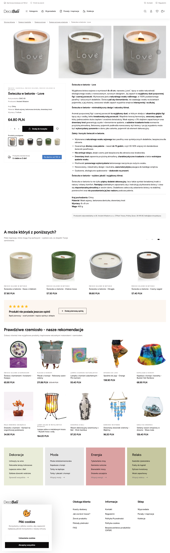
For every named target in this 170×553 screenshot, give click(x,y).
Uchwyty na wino (16, 461)
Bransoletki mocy (98, 469)
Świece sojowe (40, 22)
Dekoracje (16, 455)
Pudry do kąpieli (139, 465)
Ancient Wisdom (23, 101)
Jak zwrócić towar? (81, 514)
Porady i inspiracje (146, 514)
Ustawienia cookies (27, 538)
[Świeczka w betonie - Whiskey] (21, 142)
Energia (96, 455)
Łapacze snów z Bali (17, 469)
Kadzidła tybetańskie (141, 461)
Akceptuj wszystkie (27, 545)
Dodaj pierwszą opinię (74, 311)
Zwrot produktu (80, 518)
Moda (54, 455)
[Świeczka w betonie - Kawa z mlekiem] (57, 142)
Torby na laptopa (57, 469)
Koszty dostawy (80, 509)
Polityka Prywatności (114, 518)
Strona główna (9, 22)
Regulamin (162, 3)
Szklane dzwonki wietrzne (20, 473)
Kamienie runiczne (98, 465)
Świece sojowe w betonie (58, 22)
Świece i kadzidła (24, 22)
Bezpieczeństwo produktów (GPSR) (117, 529)
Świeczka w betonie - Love (81, 22)
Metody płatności (81, 523)
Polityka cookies (112, 523)
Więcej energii (97, 477)
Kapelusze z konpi (57, 465)
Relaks (136, 455)
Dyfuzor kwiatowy (140, 469)
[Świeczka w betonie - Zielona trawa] (48, 142)
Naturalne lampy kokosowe (20, 465)
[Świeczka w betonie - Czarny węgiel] (30, 142)
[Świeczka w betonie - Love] (12, 142)
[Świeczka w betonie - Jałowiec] (39, 142)
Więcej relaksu (138, 477)
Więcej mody (55, 477)
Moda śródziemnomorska (61, 461)
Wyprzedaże (143, 509)
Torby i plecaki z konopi (60, 473)
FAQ (75, 528)
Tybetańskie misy (98, 461)
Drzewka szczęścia (99, 473)
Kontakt (150, 3)
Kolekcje (141, 518)
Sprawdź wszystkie (17, 477)
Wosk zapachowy (139, 473)
